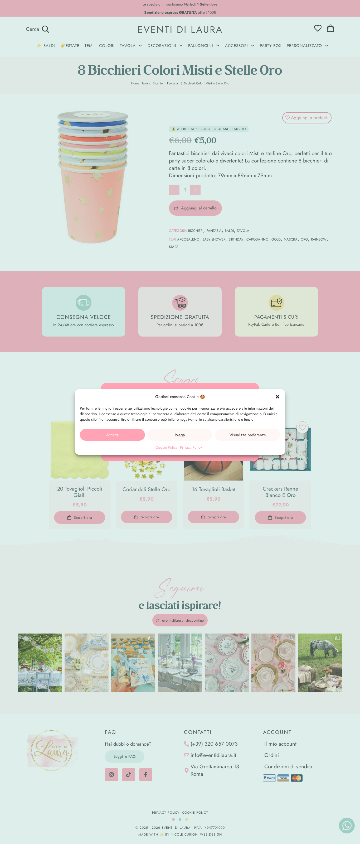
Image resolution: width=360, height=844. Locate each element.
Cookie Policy (166, 447)
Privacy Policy (191, 447)
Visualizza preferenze (248, 435)
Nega (180, 435)
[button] (277, 396)
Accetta (112, 435)
